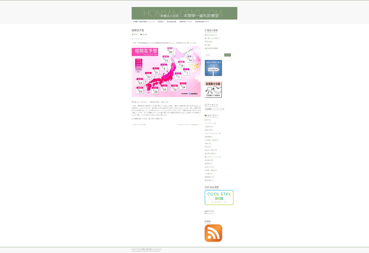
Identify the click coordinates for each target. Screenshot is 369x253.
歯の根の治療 (209, 153)
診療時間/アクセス (185, 22)
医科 (206, 120)
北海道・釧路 (209, 170)
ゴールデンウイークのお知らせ (189, 125)
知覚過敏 (208, 137)
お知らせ (208, 167)
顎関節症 (208, 177)
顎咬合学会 (208, 41)
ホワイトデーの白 (139, 125)
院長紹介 (161, 22)
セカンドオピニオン (212, 133)
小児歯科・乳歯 (210, 140)
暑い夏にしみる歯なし (212, 38)
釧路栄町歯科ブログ (202, 22)
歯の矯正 (208, 45)
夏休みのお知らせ (211, 35)
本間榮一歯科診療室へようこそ (144, 22)
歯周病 (207, 163)
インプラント (209, 123)
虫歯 (206, 143)
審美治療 (208, 180)
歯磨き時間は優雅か (212, 48)
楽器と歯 (208, 130)
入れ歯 (207, 174)
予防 (206, 147)
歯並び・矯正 (209, 150)
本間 (135, 34)
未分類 (145, 34)
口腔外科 (208, 127)
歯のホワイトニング (212, 157)
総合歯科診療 (171, 22)
